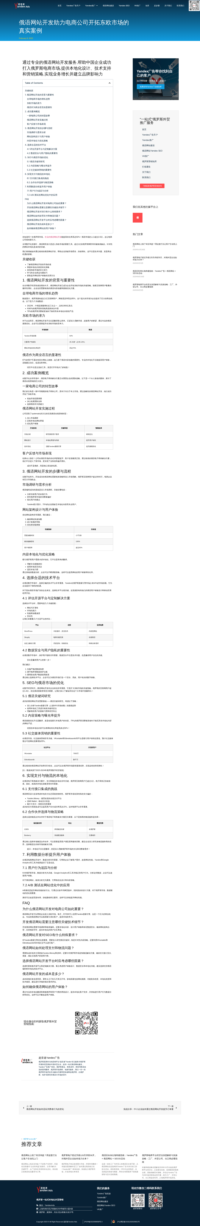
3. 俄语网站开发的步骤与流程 (38, 128)
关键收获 (29, 90)
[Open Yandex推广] (97, 5)
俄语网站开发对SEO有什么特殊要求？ (44, 211)
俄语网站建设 (148, 145)
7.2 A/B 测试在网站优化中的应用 (42, 195)
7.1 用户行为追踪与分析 (37, 191)
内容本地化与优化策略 (37, 140)
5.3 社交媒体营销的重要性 (39, 170)
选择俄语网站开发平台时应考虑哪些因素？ (47, 220)
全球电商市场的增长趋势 (38, 99)
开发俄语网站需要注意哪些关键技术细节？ (47, 207)
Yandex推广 (148, 140)
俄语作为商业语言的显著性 (39, 107)
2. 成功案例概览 (32, 111)
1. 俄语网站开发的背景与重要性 (39, 95)
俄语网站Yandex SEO (152, 151)
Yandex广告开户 (150, 135)
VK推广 (145, 156)
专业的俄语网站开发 (53, 237)
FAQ (27, 199)
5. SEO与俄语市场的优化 (36, 157)
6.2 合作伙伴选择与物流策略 (40, 182)
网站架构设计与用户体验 (38, 136)
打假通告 (146, 167)
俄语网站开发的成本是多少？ (40, 224)
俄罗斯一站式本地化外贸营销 (49, 1200)
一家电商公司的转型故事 (38, 115)
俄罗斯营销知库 (149, 161)
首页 (144, 129)
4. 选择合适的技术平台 (35, 145)
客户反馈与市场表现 (36, 124)
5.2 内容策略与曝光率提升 (39, 165)
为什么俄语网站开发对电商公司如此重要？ (47, 203)
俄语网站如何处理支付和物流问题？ (43, 216)
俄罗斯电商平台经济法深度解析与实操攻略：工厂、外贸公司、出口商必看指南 (159, 1158)
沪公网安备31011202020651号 (128, 1222)
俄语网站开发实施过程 (37, 120)
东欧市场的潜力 (34, 103)
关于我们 (146, 172)
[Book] (137, 218)
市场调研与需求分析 (36, 132)
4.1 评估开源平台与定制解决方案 (42, 149)
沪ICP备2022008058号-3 (93, 1222)
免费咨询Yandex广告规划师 (150, 87)
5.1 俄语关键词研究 (36, 161)
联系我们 (146, 177)
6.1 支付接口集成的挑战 (38, 178)
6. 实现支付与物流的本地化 (37, 174)
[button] (110, 83)
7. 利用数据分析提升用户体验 (38, 186)
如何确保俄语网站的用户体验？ (41, 228)
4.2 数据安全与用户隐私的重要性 (42, 153)
